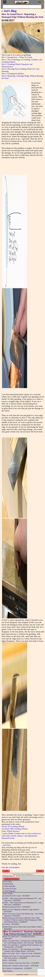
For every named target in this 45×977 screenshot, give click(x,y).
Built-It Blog (8, 884)
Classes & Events (10, 889)
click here (7, 845)
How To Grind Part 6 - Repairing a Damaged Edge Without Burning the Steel (22, 15)
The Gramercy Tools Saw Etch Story (17, 963)
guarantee (20, 974)
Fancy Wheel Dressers (10, 831)
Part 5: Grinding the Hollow (13, 73)
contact (26, 974)
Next (40, 871)
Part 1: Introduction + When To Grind (17, 57)
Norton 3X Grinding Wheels (13, 826)
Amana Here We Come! (12, 896)
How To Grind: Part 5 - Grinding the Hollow (19, 937)
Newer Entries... (8, 893)
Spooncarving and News (12, 907)
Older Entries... (8, 971)
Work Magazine (9, 891)
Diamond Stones (8, 838)
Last (6, 871)
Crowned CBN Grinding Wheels (15, 829)
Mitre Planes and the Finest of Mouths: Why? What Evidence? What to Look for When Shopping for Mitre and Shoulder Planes (23, 920)
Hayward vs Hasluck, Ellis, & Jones (16, 966)
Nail (5, 960)
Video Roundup (9, 886)
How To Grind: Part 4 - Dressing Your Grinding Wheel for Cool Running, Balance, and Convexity (23, 942)
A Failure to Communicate (13, 968)
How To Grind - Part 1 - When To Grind (18, 953)
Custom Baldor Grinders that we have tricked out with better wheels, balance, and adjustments (21, 834)
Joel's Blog (9, 11)
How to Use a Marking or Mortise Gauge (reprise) (21, 909)
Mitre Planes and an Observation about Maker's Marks (23, 927)
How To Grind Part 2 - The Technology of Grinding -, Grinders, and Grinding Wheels (23, 950)
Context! (7, 924)
